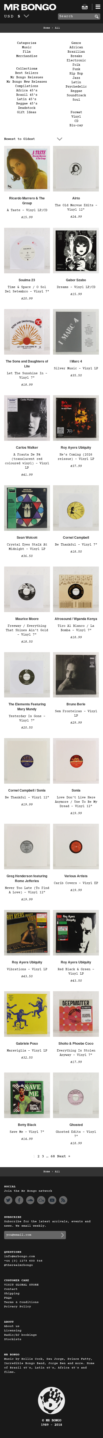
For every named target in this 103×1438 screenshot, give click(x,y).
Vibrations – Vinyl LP (27, 969)
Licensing (12, 1331)
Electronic (76, 60)
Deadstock (26, 108)
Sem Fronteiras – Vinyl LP (76, 713)
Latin (76, 82)
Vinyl (76, 117)
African (76, 47)
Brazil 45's (26, 95)
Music (27, 47)
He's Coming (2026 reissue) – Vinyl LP (76, 457)
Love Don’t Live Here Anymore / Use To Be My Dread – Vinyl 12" (76, 801)
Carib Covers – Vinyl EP (76, 883)
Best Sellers (26, 73)
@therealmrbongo (18, 1265)
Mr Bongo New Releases (27, 82)
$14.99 (27, 1139)
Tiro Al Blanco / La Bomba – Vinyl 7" (76, 628)
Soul (76, 100)
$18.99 (27, 385)
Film (26, 52)
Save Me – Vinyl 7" (27, 1132)
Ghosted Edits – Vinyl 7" (76, 1134)
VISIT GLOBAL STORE (21, 1285)
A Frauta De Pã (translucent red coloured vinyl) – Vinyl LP (27, 461)
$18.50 (76, 552)
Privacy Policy (17, 1307)
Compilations (26, 86)
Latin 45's (26, 99)
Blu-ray (76, 125)
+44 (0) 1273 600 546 (23, 1261)
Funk (76, 69)
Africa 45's (26, 90)
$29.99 (76, 723)
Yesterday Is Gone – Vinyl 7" (27, 718)
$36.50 (27, 556)
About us (12, 1326)
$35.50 (76, 375)
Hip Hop (76, 73)
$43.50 (27, 976)
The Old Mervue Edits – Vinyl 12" (76, 207)
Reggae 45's (26, 103)
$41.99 (27, 475)
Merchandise (26, 56)
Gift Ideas (26, 112)
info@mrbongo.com (19, 1256)
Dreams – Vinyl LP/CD (76, 287)
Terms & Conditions (21, 1302)
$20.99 (27, 298)
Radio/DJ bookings (20, 1335)
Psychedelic (76, 87)
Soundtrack (76, 95)
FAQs (8, 1298)
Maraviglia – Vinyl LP (27, 1050)
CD (76, 121)
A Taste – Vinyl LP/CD (27, 210)
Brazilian (76, 52)
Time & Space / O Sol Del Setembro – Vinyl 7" (27, 289)
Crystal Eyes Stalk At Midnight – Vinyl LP (27, 547)
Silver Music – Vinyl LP (76, 368)
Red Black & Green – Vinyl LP (76, 971)
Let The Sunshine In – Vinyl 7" (27, 375)
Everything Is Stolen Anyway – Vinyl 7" (76, 1052)
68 (53, 1156)
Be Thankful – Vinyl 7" (76, 545)
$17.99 (76, 1062)
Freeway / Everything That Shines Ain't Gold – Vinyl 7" (27, 630)
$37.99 (76, 466)
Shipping (12, 1294)
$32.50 (27, 1058)
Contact (11, 1289)
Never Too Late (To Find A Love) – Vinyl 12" (27, 890)
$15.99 (27, 217)
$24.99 (76, 217)
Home (46, 28)
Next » (63, 1156)
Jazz (76, 78)
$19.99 (27, 804)
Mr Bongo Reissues (26, 77)
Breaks (76, 56)
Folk (76, 65)
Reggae (76, 91)
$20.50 (27, 728)
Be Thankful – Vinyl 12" (27, 797)
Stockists (12, 1339)
